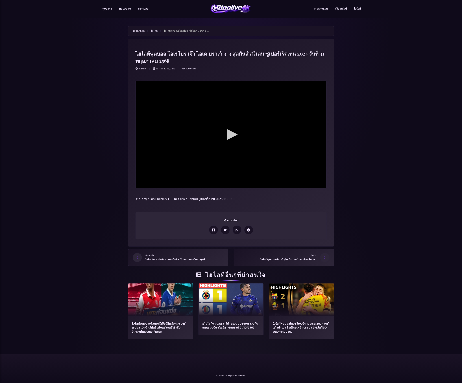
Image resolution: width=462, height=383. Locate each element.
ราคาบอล (143, 9)
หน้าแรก (140, 31)
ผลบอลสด (125, 9)
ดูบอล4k (107, 9)
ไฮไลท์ (357, 9)
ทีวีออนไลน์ (341, 9)
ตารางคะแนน (320, 9)
